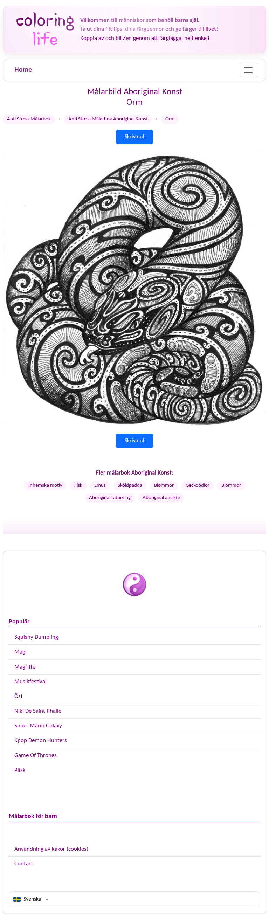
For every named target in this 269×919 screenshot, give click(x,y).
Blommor (164, 485)
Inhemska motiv (45, 485)
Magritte (24, 667)
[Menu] (248, 70)
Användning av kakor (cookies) (51, 849)
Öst (18, 696)
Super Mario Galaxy (38, 726)
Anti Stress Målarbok (29, 119)
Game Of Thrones (35, 756)
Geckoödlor (197, 485)
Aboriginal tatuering (110, 497)
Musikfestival (30, 682)
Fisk (78, 485)
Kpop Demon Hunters (40, 741)
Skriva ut (134, 137)
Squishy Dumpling (36, 637)
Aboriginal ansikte (161, 497)
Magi (20, 652)
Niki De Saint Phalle (37, 711)
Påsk (20, 770)
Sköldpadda (130, 485)
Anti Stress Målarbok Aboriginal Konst (108, 119)
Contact (23, 864)
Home (23, 70)
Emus (100, 485)
